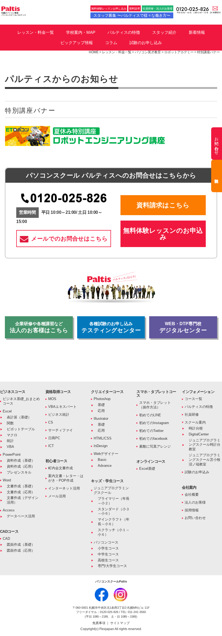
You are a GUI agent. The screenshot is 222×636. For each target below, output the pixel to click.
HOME (94, 52)
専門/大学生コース (112, 566)
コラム (111, 42)
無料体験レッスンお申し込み (108, 8)
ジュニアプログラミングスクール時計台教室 (204, 444)
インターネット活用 (64, 488)
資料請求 (134, 8)
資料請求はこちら (163, 205)
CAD (6, 539)
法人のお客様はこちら (39, 327)
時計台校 (196, 428)
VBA (10, 447)
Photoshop (102, 399)
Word (7, 480)
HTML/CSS (103, 438)
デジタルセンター (183, 327)
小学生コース (108, 548)
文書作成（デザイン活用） (22, 500)
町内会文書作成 (60, 468)
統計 (10, 441)
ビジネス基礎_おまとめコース (21, 401)
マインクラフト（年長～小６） (113, 521)
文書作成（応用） (21, 492)
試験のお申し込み (145, 42)
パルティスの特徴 (123, 32)
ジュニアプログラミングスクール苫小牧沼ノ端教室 (204, 459)
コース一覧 (193, 399)
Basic (102, 460)
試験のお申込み (197, 472)
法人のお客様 (195, 502)
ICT (51, 446)
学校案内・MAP (80, 32)
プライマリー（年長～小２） (113, 501)
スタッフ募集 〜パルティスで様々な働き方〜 (131, 15)
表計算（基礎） (19, 417)
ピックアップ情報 (76, 42)
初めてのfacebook (153, 439)
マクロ (12, 435)
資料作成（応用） (21, 466)
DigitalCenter (199, 434)
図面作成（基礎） (21, 544)
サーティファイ (60, 430)
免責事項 (99, 623)
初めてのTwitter (151, 431)
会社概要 (192, 494)
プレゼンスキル (19, 472)
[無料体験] (216, 176)
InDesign (100, 446)
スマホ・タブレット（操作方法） (155, 405)
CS (50, 422)
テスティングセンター (111, 327)
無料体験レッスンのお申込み (163, 234)
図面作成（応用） (21, 550)
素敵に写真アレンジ (155, 446)
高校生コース (108, 560)
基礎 (101, 405)
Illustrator (101, 419)
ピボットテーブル (21, 429)
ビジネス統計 (58, 414)
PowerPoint (12, 454)
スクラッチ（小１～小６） (113, 532)
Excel (7, 411)
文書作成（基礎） (21, 486)
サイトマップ (120, 623)
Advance (105, 466)
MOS (52, 399)
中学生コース (108, 554)
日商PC (54, 438)
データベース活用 (21, 516)
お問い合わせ (195, 518)
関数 (10, 423)
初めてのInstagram (154, 423)
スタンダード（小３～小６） (113, 511)
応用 (101, 411)
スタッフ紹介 (164, 32)
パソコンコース (106, 542)
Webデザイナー (106, 454)
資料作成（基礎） (21, 460)
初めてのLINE (150, 415)
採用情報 (192, 510)
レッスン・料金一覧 (35, 32)
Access (9, 510)
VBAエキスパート (62, 407)
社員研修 (192, 414)
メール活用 (57, 496)
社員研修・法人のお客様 (157, 8)
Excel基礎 (147, 469)
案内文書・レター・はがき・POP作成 (65, 478)
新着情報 (197, 32)
